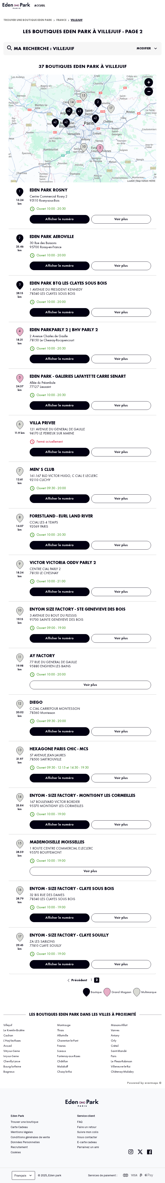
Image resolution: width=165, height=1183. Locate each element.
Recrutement (19, 1147)
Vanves (115, 1030)
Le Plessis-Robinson (121, 1061)
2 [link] (97, 980)
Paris (113, 1056)
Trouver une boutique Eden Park (27, 20)
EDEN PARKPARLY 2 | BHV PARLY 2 (64, 330)
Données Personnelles (25, 1142)
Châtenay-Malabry (122, 1071)
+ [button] (148, 82)
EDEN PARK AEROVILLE (52, 237)
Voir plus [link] (121, 219)
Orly (113, 1040)
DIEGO (36, 702)
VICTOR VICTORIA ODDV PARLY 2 (63, 563)
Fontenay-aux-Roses (68, 1056)
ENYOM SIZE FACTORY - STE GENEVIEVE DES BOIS (77, 609)
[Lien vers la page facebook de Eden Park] (149, 1152)
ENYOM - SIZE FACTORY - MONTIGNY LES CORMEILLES (82, 796)
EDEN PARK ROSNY (48, 190)
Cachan (8, 1035)
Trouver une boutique (24, 1121)
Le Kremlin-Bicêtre (13, 1030)
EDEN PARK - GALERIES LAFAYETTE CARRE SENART (78, 376)
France (61, 20)
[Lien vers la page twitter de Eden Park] (140, 1152)
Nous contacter (87, 1137)
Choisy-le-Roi (64, 1071)
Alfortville (62, 1035)
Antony (115, 1035)
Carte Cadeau (19, 1127)
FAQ (79, 1121)
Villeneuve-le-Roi (120, 1066)
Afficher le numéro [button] (59, 219)
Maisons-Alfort (119, 1025)
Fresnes (61, 1045)
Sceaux (61, 1051)
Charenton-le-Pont (67, 1040)
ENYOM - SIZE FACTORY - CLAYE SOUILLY (69, 935)
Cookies (16, 1152)
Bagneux (8, 1071)
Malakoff (62, 1066)
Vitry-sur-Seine (11, 1051)
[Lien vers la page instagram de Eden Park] (130, 1152)
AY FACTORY (42, 656)
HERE (152, 180)
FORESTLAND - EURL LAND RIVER (61, 516)
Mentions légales (22, 1132)
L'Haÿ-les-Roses (12, 1040)
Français (20, 1175)
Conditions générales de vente (30, 1137)
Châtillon (62, 1061)
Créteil (115, 1045)
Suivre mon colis (87, 1132)
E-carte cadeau (87, 1142)
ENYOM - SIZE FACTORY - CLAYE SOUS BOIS (72, 889)
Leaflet (130, 180)
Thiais (60, 1030)
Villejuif (7, 1025)
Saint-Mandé (119, 1051)
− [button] (148, 91)
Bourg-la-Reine (12, 1066)
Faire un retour (86, 1127)
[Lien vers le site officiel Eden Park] (17, 6)
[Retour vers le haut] (148, 1136)
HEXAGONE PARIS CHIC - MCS (59, 749)
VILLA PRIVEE (42, 423)
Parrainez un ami (88, 1147)
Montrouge (63, 1025)
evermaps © (153, 1082)
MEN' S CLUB (42, 470)
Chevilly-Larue (11, 1061)
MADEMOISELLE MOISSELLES (57, 842)
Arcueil (7, 1045)
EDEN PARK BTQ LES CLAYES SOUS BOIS (68, 283)
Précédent (79, 980)
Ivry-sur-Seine (11, 1056)
